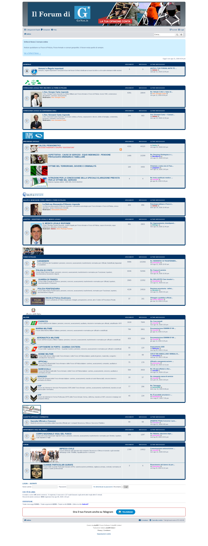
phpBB (96, 525)
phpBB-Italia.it (110, 528)
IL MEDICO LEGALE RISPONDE (56, 223)
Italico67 (85, 504)
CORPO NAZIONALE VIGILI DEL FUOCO (53, 434)
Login (25, 483)
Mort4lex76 (156, 156)
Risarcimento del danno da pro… (162, 465)
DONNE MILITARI (45, 354)
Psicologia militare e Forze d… (161, 204)
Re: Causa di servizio (158, 270)
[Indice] (104, 14)
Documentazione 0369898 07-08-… (163, 328)
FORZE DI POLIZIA (29, 257)
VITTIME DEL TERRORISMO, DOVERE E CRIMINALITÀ (72, 166)
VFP (39, 395)
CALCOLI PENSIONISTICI (49, 146)
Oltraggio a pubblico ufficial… (161, 298)
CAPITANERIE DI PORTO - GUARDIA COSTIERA (59, 347)
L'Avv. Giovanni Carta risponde (56, 115)
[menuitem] (45, 29)
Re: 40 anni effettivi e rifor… (160, 369)
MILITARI (26, 317)
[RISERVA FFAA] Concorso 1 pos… (163, 421)
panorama (156, 262)
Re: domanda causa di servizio (161, 376)
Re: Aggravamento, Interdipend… (162, 223)
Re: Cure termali (156, 321)
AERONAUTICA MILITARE (48, 338)
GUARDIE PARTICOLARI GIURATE (58, 465)
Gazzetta (155, 422)
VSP (39, 386)
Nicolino (155, 290)
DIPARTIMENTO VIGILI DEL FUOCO (35, 430)
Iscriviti (33, 483)
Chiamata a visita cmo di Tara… (162, 166)
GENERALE (27, 64)
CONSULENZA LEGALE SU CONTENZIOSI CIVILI (39, 111)
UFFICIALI (42, 362)
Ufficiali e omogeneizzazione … (162, 361)
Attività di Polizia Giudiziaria (58, 298)
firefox (154, 145)
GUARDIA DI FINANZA (48, 279)
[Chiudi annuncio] (183, 41)
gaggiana (155, 167)
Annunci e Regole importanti (51, 68)
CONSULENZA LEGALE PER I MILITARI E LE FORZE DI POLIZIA (45, 88)
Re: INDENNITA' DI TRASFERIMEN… (163, 261)
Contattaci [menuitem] (144, 520)
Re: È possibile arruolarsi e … (161, 395)
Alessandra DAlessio (59, 209)
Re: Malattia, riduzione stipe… (161, 433)
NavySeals (156, 281)
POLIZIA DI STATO (44, 270)
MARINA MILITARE (44, 328)
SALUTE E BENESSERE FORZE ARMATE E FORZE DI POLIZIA (44, 200)
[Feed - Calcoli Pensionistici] (121, 149)
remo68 (155, 370)
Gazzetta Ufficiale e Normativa (35, 417)
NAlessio (155, 348)
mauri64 (155, 179)
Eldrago (155, 225)
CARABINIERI (43, 261)
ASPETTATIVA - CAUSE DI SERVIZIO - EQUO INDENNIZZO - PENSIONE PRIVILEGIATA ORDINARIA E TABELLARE (79, 156)
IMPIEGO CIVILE (67, 449)
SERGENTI (42, 377)
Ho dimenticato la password (102, 487)
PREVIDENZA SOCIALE (31, 141)
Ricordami (117, 487)
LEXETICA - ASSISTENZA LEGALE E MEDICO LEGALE (42, 219)
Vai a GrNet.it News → (32, 53)
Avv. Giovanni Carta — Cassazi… (162, 114)
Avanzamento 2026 (157, 347)
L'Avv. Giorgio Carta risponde (55, 92)
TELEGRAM (127, 512)
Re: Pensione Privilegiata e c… (161, 154)
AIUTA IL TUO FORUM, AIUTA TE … (163, 68)
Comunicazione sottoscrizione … (162, 448)
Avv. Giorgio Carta (58, 97)
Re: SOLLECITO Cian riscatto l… (162, 279)
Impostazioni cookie (104, 534)
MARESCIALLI (44, 369)
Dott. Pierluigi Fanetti (64, 229)
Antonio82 (156, 387)
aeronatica (156, 355)
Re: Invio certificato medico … (161, 178)
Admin (154, 70)
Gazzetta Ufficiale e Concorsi (43, 421)
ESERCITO (43, 321)
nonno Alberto (157, 299)
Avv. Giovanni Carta (58, 120)
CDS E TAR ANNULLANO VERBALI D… (164, 354)
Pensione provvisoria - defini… (161, 288)
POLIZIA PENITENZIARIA (49, 289)
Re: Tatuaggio (155, 385)
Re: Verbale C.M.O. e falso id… (161, 92)
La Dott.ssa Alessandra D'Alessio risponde (61, 204)
